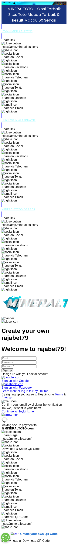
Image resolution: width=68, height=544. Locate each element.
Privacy (7, 397)
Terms (59, 394)
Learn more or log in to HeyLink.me (25, 391)
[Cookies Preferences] (5, 537)
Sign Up (7, 370)
